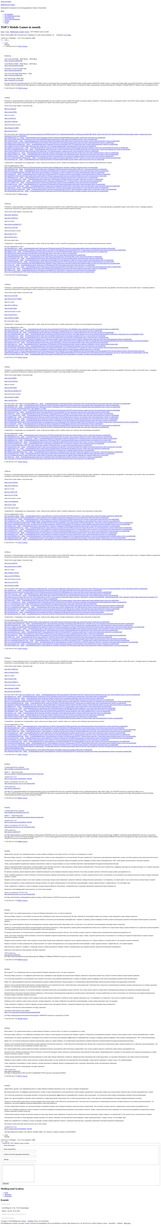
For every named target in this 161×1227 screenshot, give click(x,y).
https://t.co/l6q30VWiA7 (11, 672)
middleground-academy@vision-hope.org (13, 1214)
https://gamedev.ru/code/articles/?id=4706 (16, 769)
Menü (2, 11)
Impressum (7, 1194)
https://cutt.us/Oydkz (10, 679)
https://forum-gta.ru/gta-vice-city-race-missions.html (19, 783)
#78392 (20, 88)
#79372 (20, 542)
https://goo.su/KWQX (10, 563)
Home (2, 32)
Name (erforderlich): (10, 1149)
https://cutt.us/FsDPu (10, 112)
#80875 (20, 900)
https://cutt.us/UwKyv (10, 131)
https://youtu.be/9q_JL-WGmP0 (13, 80)
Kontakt (6, 21)
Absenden (5, 1183)
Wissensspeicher (9, 17)
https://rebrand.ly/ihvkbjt (11, 573)
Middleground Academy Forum (19, 32)
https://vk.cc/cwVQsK (11, 227)
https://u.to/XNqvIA (10, 109)
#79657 (20, 754)
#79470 (20, 648)
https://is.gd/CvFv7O (10, 234)
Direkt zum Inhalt (6, 1)
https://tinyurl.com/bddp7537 (12, 224)
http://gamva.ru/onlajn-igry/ (12, 788)
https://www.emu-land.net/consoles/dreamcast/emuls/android (22, 1012)
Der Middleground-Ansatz (12, 16)
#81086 (20, 1018)
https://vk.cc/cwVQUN (11, 582)
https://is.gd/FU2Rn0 (10, 308)
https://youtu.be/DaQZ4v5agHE (13, 65)
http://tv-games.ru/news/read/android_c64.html (18, 778)
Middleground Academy (8, 5)
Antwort (24, 46)
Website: (6, 1159)
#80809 (20, 841)
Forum (6, 22)
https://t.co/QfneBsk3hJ (11, 501)
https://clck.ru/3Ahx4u (11, 381)
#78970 (20, 357)
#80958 (20, 959)
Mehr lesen (127, 1223)
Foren (7, 32)
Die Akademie (8, 14)
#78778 (20, 275)
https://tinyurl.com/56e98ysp (12, 691)
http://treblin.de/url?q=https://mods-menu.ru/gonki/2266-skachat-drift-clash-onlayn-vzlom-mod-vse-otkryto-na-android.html (40, 253)
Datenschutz (8, 1196)
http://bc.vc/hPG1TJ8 (10, 492)
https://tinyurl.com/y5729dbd (12, 299)
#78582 (20, 194)
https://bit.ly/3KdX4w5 (11, 215)
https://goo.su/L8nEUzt (11, 682)
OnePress (30, 1221)
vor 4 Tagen (67, 35)
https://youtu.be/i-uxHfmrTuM (13, 60)
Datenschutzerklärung (7, 1218)
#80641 (20, 798)
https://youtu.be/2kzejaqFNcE (13, 70)
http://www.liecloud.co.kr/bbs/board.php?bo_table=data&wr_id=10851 (25, 408)
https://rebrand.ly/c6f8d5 (11, 128)
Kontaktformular (6, 1204)
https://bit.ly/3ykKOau (11, 121)
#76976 (20, 46)
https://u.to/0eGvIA (10, 118)
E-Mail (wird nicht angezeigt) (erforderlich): (17, 1154)
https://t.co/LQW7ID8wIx (12, 576)
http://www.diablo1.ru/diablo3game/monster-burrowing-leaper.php (24, 774)
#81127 (20, 1076)
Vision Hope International (12, 19)
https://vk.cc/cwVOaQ (11, 295)
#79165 (20, 462)
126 (6, 40)
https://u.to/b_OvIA (10, 504)
